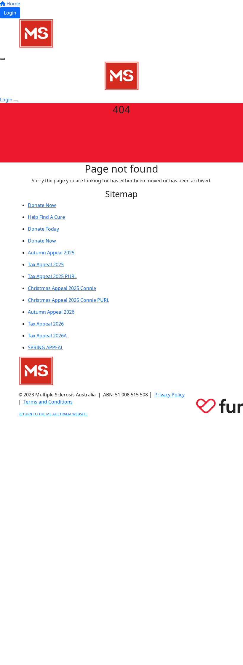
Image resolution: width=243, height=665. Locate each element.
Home (12, 3)
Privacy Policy (169, 394)
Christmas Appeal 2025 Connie (62, 288)
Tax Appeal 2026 (46, 323)
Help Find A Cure (46, 217)
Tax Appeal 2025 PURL (52, 276)
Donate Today (43, 229)
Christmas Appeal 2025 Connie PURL (68, 300)
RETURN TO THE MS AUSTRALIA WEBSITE (52, 414)
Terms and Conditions (48, 401)
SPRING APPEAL (45, 347)
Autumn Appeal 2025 (51, 252)
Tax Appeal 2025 (46, 264)
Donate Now (42, 205)
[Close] (16, 101)
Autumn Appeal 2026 (51, 312)
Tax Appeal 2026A (47, 335)
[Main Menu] (2, 59)
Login (10, 12)
